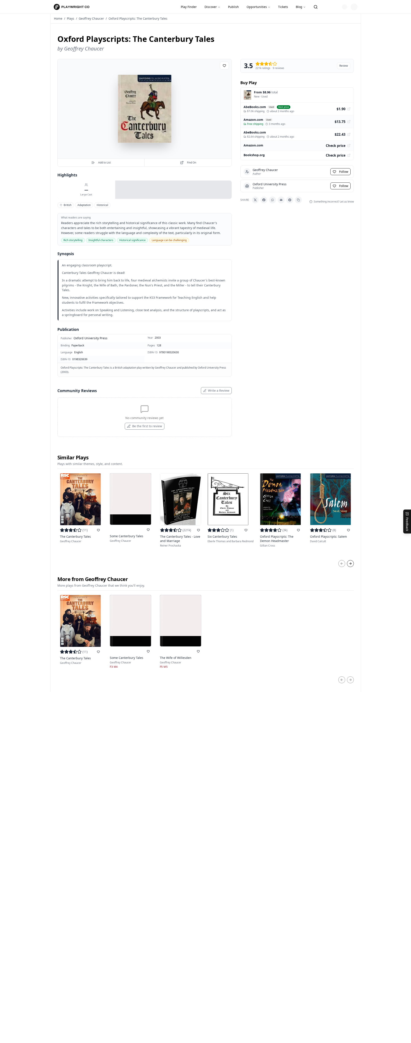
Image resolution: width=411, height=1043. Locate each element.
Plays (70, 18)
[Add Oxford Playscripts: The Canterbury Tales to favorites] (224, 65)
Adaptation (84, 205)
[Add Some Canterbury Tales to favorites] (148, 529)
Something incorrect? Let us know (334, 201)
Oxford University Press (90, 338)
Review (343, 66)
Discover (211, 7)
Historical (102, 205)
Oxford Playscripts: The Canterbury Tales (138, 18)
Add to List (104, 162)
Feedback (407, 524)
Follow (343, 172)
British (67, 205)
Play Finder (189, 7)
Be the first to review (147, 426)
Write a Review (218, 390)
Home (58, 18)
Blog (299, 7)
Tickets (283, 7)
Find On (191, 162)
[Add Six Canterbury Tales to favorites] (246, 530)
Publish (233, 7)
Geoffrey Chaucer (91, 18)
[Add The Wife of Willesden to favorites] (198, 651)
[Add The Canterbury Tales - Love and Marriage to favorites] (198, 530)
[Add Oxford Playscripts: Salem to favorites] (348, 530)
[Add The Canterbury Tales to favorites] (98, 530)
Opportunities (257, 7)
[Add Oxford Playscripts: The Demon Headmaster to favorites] (298, 530)
